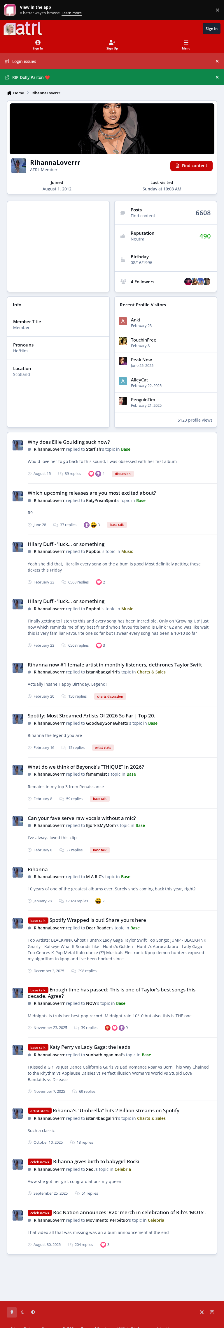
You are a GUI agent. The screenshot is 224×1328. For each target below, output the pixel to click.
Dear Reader (98, 928)
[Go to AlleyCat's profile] (123, 381)
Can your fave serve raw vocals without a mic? (82, 818)
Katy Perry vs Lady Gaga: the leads (90, 1047)
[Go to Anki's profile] (123, 321)
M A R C (93, 876)
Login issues (24, 61)
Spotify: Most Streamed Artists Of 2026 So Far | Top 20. (91, 715)
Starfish (93, 449)
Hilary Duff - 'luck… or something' (67, 544)
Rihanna (38, 869)
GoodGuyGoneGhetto (107, 723)
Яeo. (90, 1169)
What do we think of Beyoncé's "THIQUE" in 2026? (86, 766)
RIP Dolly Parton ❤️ (31, 77)
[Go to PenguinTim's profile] (123, 401)
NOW (91, 1003)
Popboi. (94, 551)
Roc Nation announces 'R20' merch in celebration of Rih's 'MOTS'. (129, 1212)
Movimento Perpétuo (107, 1220)
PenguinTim (143, 400)
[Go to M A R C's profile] (206, 281)
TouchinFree (143, 340)
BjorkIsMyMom (101, 825)
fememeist (96, 774)
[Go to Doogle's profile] (200, 281)
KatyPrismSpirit (101, 500)
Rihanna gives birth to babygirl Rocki (96, 1161)
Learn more (11, 10)
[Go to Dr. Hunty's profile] (194, 281)
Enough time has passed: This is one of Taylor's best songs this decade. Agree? (111, 992)
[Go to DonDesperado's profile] (188, 281)
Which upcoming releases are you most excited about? (92, 492)
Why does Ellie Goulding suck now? (69, 441)
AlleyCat (139, 380)
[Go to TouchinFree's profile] (123, 341)
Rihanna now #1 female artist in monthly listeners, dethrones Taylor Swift (115, 664)
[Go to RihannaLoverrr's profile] (18, 445)
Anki (135, 320)
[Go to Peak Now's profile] (123, 361)
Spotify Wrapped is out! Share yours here (98, 920)
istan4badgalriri (101, 672)
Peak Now (141, 360)
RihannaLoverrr (49, 449)
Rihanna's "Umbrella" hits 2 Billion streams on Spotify (116, 1110)
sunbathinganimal (104, 1055)
